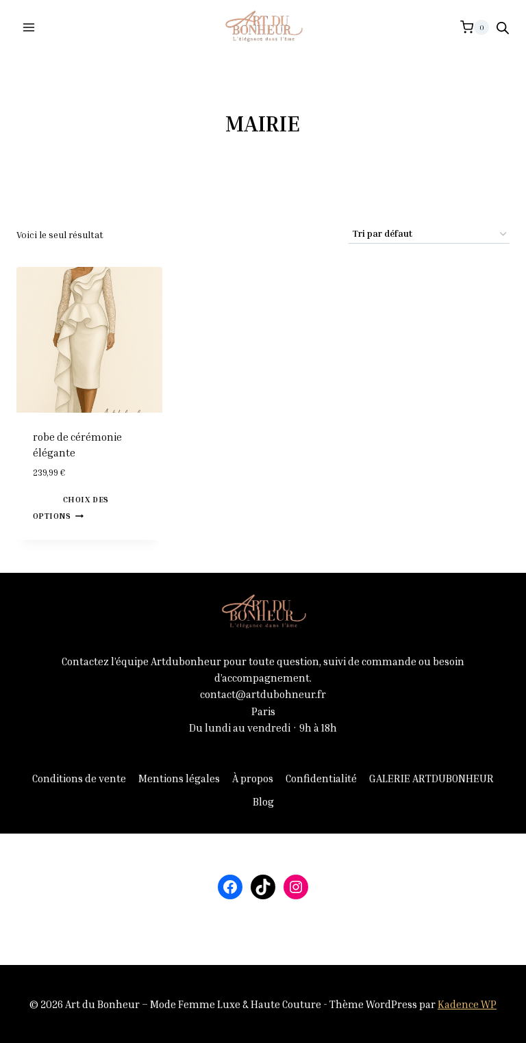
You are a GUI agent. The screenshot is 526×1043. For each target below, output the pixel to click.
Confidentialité (321, 778)
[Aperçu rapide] (57, 498)
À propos (252, 778)
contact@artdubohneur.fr (263, 694)
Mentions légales (179, 778)
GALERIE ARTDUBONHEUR (431, 778)
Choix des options (71, 507)
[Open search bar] (503, 28)
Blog (263, 801)
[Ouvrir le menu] (29, 27)
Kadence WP (467, 1004)
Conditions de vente (79, 778)
